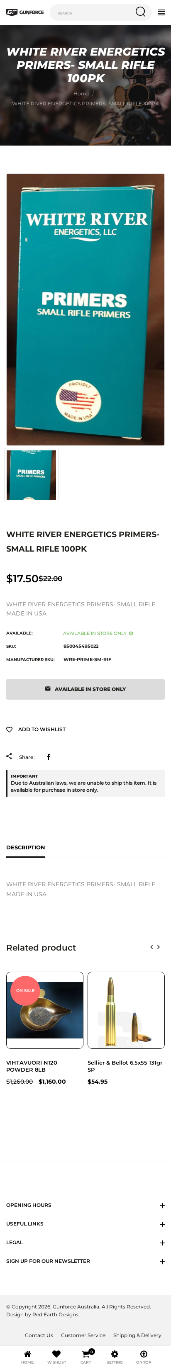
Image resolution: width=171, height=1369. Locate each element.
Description (25, 847)
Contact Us (39, 1335)
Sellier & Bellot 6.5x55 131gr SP (125, 1066)
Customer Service (83, 1335)
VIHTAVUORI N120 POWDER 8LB (31, 1066)
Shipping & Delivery (137, 1335)
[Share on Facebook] (50, 757)
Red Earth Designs (55, 1315)
